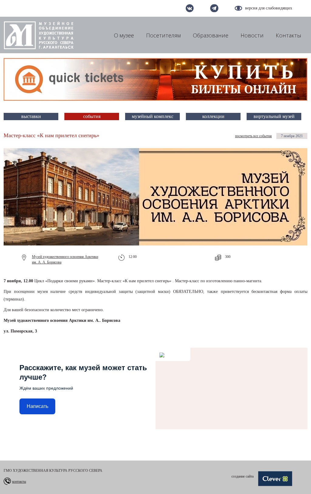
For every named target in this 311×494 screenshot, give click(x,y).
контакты (19, 481)
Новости (252, 35)
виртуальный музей (274, 116)
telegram (214, 8)
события (92, 116)
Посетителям (163, 35)
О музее (124, 35)
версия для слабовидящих (268, 8)
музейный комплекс (152, 116)
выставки (31, 116)
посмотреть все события (253, 136)
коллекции (213, 116)
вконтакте (190, 8)
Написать (37, 406)
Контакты (288, 35)
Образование (210, 35)
